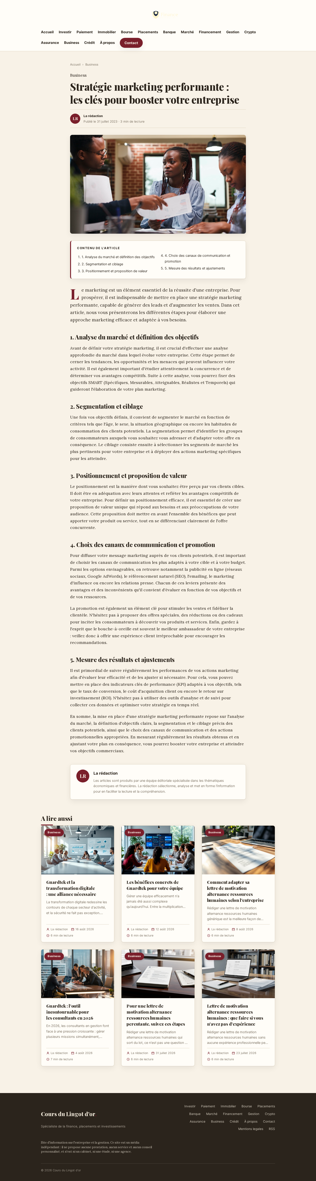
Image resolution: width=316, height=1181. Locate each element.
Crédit (89, 42)
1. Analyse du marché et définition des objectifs (118, 257)
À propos (107, 42)
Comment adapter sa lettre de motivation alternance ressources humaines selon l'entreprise (235, 891)
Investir (65, 32)
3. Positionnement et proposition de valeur (114, 271)
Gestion (232, 32)
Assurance (50, 42)
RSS (272, 1129)
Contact (131, 43)
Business (71, 42)
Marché (187, 32)
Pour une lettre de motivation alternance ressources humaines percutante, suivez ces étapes (156, 1015)
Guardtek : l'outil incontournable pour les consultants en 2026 (69, 1012)
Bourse (127, 32)
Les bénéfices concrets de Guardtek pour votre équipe (155, 885)
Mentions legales (250, 1129)
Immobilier (107, 32)
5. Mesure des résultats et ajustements (195, 268)
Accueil (47, 32)
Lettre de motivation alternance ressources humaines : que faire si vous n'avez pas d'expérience (235, 1015)
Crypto (250, 32)
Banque (169, 32)
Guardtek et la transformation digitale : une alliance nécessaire (71, 888)
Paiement (85, 32)
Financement (210, 32)
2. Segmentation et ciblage (102, 264)
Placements (148, 32)
